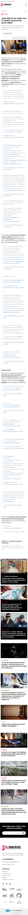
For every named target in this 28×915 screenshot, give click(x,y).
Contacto (4, 877)
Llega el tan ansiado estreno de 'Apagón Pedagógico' (13, 725)
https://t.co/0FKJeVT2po (12, 154)
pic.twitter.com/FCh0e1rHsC (11, 221)
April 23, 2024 (19, 103)
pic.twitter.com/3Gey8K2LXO (12, 478)
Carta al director (6, 873)
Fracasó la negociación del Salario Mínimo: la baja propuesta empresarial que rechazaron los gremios (12, 606)
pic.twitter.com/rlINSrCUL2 (15, 190)
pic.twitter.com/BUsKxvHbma (12, 164)
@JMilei (20, 336)
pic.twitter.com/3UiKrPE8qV (11, 390)
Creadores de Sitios (17, 913)
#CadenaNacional (19, 261)
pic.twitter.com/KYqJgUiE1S (11, 263)
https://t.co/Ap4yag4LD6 (10, 160)
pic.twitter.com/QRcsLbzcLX (12, 312)
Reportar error (6, 875)
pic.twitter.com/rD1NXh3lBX (11, 282)
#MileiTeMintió (7, 219)
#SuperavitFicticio (10, 145)
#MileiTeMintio (22, 160)
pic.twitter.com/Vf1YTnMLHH (12, 357)
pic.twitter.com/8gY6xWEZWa (12, 528)
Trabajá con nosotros (7, 879)
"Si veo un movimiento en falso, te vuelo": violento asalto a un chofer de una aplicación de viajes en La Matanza (14, 665)
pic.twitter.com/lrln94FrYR (11, 407)
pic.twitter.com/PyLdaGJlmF (12, 426)
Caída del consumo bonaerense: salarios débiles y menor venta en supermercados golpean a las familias (13, 579)
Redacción (4, 871)
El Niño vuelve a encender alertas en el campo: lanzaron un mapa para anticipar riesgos (13, 782)
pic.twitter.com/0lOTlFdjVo (14, 132)
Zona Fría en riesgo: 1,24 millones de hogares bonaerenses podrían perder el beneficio (13, 754)
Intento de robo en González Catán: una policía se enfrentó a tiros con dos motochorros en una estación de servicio (14, 811)
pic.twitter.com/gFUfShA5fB (11, 443)
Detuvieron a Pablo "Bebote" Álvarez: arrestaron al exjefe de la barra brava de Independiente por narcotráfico (14, 634)
